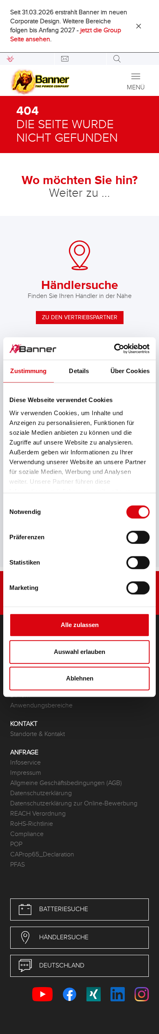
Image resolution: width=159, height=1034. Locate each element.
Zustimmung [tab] (28, 370)
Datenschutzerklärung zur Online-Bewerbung (73, 803)
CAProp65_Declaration (42, 854)
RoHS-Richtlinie (31, 824)
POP (16, 844)
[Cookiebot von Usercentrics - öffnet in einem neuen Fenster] (114, 348)
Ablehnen (79, 678)
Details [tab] (79, 370)
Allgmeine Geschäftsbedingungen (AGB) (66, 783)
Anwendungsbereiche (41, 705)
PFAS (17, 865)
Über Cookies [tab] (130, 370)
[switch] (138, 537)
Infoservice (25, 763)
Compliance (27, 834)
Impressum (25, 773)
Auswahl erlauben (79, 651)
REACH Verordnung (38, 814)
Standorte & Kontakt (37, 734)
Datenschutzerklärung (41, 793)
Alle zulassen (80, 624)
